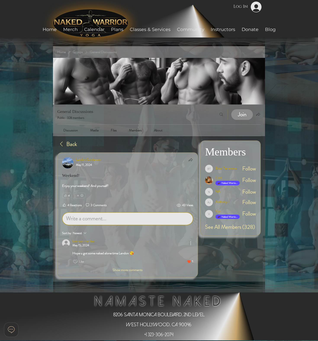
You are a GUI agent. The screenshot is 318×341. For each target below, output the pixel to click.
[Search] (221, 114)
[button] (190, 29)
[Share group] (258, 114)
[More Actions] (190, 243)
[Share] (190, 159)
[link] (70, 130)
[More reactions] (80, 195)
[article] (127, 214)
